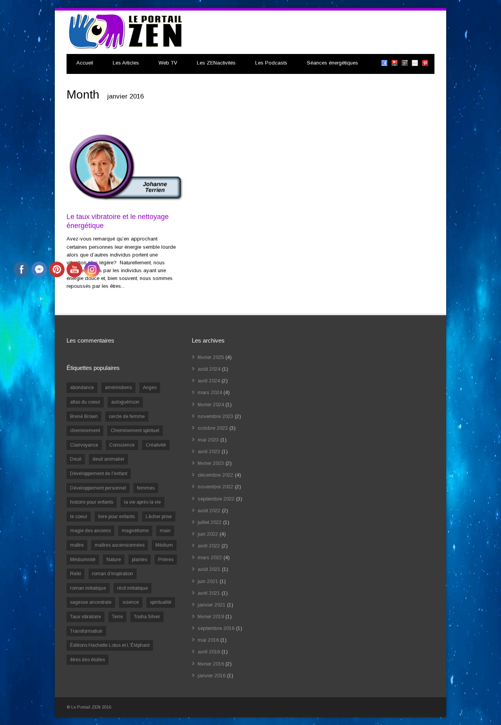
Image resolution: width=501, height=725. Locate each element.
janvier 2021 (211, 605)
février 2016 (211, 664)
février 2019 (211, 616)
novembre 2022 (215, 487)
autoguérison (125, 402)
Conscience (122, 445)
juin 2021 (208, 581)
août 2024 (209, 369)
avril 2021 (209, 593)
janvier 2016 (211, 675)
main (165, 530)
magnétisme (135, 530)
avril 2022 (209, 546)
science (131, 602)
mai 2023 (208, 440)
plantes (139, 559)
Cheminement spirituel (135, 430)
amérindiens (118, 387)
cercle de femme (127, 416)
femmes (146, 488)
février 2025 (211, 357)
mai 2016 (208, 640)
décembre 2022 (215, 475)
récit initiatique (132, 588)
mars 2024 (210, 392)
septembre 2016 (216, 628)
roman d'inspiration (112, 573)
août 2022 (209, 510)
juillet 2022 (210, 522)
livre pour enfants (116, 516)
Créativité (156, 445)
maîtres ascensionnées (119, 545)
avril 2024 (209, 381)
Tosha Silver (147, 616)
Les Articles (126, 63)
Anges (150, 387)
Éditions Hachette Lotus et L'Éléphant (110, 645)
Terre (117, 616)
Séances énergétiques (332, 63)
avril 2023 (209, 451)
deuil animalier (108, 459)
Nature (113, 559)
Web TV (168, 63)
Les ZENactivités (216, 63)
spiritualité (160, 602)
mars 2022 (210, 557)
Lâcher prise (159, 516)
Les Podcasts (271, 63)
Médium (164, 545)
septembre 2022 (216, 499)
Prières (165, 559)
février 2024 (211, 404)
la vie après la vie (142, 502)
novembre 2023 (215, 416)
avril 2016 (209, 652)
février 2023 (211, 463)
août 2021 (209, 569)
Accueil (84, 63)
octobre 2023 (213, 428)
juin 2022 (208, 534)
